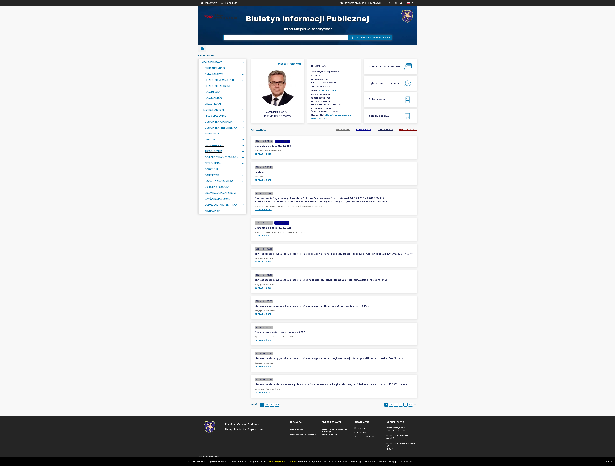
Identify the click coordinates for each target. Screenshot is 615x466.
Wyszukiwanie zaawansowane (374, 37)
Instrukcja (231, 3)
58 (410, 405)
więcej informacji (289, 64)
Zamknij (608, 461)
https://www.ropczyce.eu (338, 115)
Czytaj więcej (263, 154)
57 (405, 405)
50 (272, 405)
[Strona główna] (202, 48)
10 (262, 405)
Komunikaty (363, 130)
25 (267, 405)
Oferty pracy (408, 130)
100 (277, 405)
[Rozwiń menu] (243, 74)
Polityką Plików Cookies (283, 461)
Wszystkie (343, 130)
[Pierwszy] (382, 405)
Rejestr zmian (360, 432)
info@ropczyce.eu (328, 90)
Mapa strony (211, 3)
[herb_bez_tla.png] (407, 16)
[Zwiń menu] (243, 62)
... (401, 405)
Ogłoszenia (385, 130)
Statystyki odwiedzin (364, 436)
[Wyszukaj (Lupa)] (351, 37)
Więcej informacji (321, 119)
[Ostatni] (415, 405)
